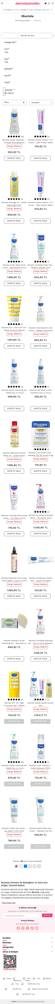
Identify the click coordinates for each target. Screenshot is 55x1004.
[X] (27, 928)
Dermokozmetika (22, 20)
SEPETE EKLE (14, 158)
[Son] (39, 866)
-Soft (13, 1001)
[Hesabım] (49, 3)
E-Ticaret (19, 1001)
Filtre (6, 102)
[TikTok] (32, 928)
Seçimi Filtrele (4, 91)
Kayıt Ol (47, 915)
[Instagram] (23, 928)
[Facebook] (18, 928)
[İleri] (34, 866)
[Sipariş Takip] (45, 3)
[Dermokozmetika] (27, 3)
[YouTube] (36, 928)
